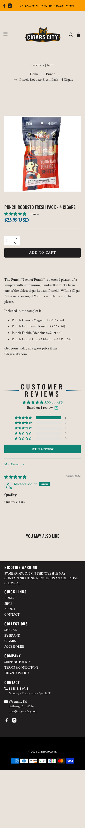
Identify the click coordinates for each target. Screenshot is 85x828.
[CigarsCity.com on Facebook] (4, 6)
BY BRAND (12, 636)
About (9, 609)
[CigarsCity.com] (42, 34)
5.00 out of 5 (53, 402)
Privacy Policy (16, 673)
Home (34, 74)
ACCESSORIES (14, 647)
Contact (12, 615)
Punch (50, 74)
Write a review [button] (42, 449)
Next (50, 65)
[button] (15, 214)
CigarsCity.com (47, 752)
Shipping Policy (17, 662)
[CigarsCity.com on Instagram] (10, 6)
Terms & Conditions (21, 668)
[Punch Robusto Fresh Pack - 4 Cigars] (42, 154)
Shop (8, 604)
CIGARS (10, 641)
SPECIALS (11, 630)
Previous (37, 65)
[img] (15, 477)
